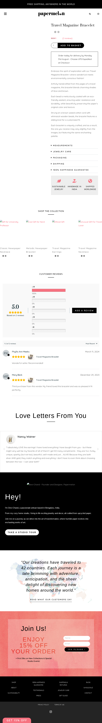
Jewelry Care (62, 151)
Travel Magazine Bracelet (47, 357)
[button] (90, 14)
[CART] (98, 14)
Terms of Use (59, 705)
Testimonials (38, 690)
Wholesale (88, 688)
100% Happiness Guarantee (71, 170)
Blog (88, 682)
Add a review (84, 310)
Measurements (63, 145)
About (13, 688)
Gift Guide (63, 696)
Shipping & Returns (63, 683)
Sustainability (14, 693)
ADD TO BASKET (71, 45)
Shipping (58, 164)
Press (38, 696)
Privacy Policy (43, 705)
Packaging (60, 157)
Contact (88, 693)
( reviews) (67, 38)
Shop (14, 682)
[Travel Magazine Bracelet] (31, 356)
